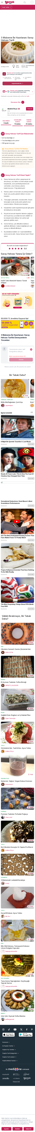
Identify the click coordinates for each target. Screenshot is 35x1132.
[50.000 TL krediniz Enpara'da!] (17, 324)
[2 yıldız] (12, 248)
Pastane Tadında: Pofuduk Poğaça (14, 814)
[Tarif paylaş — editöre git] (17, 299)
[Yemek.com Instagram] (3, 1029)
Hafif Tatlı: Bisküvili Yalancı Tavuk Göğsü (14, 282)
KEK (2, 646)
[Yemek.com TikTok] (9, 1029)
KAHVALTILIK (5, 778)
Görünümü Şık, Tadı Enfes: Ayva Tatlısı (16, 748)
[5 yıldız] (21, 248)
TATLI (2, 745)
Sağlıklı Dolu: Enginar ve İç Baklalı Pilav (16, 715)
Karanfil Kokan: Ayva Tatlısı (11, 913)
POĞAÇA (3, 811)
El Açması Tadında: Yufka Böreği (13, 682)
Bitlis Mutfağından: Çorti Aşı (12, 402)
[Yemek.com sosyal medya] (15, 1069)
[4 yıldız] (18, 248)
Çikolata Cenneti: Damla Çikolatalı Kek (16, 649)
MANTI (3, 1013)
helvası (17, 99)
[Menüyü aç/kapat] (2, 2)
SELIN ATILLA (12, 109)
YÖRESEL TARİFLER (7, 399)
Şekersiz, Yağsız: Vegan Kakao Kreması (16, 781)
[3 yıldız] (15, 248)
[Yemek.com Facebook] (26, 1029)
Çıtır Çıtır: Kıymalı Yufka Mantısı (13, 1016)
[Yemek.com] (9, 2)
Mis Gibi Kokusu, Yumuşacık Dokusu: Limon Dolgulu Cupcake (15, 947)
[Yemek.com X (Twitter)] (21, 1029)
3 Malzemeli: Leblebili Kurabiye (13, 880)
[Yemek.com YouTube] (15, 1029)
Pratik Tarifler (5, 7)
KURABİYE (4, 877)
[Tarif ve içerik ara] (25, 2)
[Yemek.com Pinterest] (32, 1029)
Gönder (21, 359)
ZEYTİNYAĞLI (5, 978)
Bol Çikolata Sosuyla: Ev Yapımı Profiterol (17, 847)
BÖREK (3, 679)
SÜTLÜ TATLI (5, 277)
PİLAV (2, 712)
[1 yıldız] (9, 248)
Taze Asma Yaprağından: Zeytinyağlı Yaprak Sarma (15, 982)
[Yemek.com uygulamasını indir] (8, 1035)
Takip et (29, 108)
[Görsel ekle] (31, 349)
